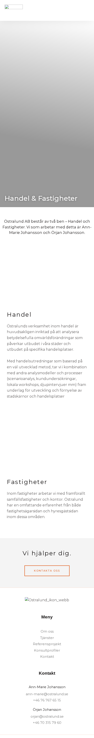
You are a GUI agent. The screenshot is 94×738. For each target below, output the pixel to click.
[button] (86, 10)
